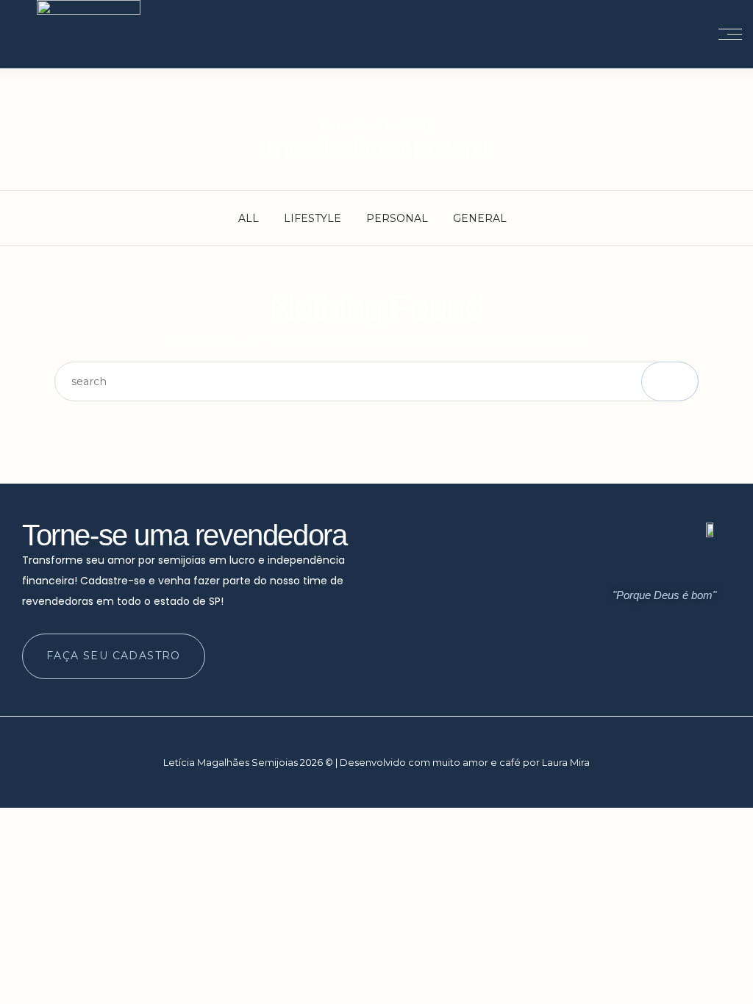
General (480, 218)
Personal (397, 218)
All (248, 218)
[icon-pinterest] (703, 665)
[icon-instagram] (647, 665)
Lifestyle (312, 218)
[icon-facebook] (675, 665)
